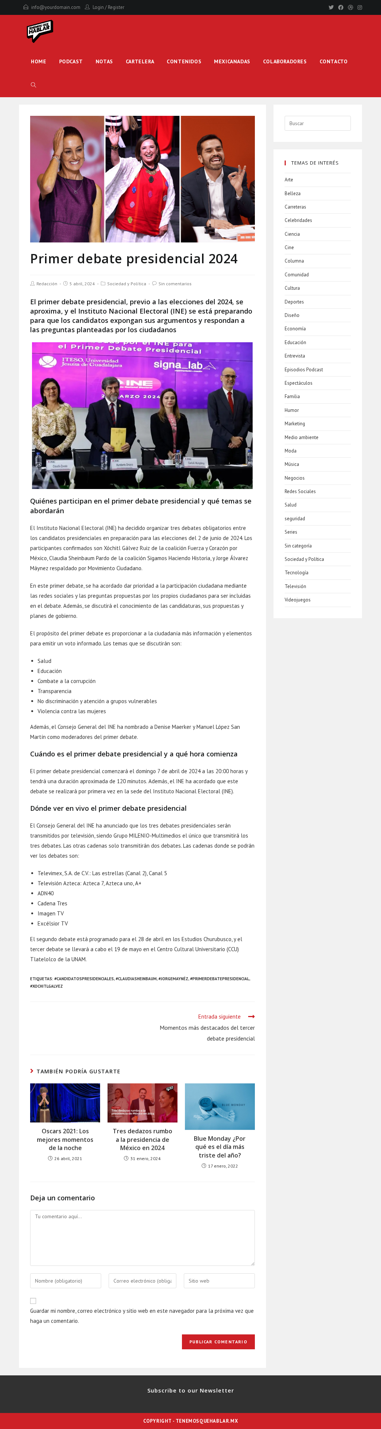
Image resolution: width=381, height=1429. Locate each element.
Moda (291, 451)
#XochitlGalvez (46, 986)
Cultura (292, 288)
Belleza (293, 193)
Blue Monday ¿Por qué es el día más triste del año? (220, 1146)
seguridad (295, 518)
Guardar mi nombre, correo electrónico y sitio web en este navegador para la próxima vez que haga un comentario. (142, 1315)
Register (116, 7)
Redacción (46, 283)
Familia (292, 396)
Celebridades (298, 220)
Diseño (292, 315)
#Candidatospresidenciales (84, 978)
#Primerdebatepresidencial (219, 978)
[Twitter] (331, 7)
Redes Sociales (300, 491)
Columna (294, 261)
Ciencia (292, 234)
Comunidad (297, 274)
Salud (291, 505)
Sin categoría (298, 546)
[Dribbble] (350, 7)
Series (291, 532)
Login (98, 7)
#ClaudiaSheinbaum (136, 978)
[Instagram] (358, 7)
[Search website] (33, 85)
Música (292, 464)
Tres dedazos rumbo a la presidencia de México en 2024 (142, 1139)
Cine (289, 247)
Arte (289, 180)
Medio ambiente (301, 437)
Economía (295, 329)
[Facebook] (341, 7)
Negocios (295, 478)
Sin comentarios (175, 283)
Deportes (294, 302)
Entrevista (295, 356)
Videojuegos (298, 600)
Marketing (295, 423)
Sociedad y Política (126, 283)
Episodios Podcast (304, 369)
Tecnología (296, 572)
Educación (295, 342)
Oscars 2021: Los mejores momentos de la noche (65, 1139)
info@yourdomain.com (55, 7)
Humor (292, 410)
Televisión (295, 586)
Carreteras (295, 207)
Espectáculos (299, 383)
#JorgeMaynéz (173, 978)
